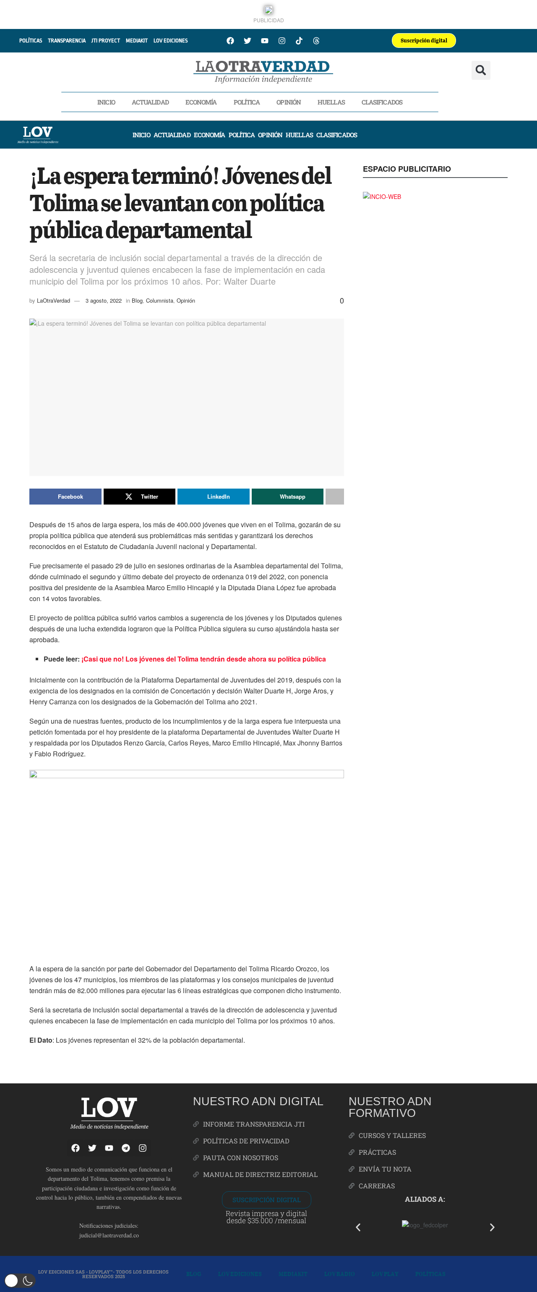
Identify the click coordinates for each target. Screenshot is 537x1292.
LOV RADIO (339, 1274)
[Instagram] (281, 40)
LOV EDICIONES (171, 40)
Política (247, 102)
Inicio (106, 102)
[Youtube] (264, 40)
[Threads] (316, 40)
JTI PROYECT (105, 40)
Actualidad (150, 102)
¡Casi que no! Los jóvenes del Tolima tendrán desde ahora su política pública (203, 659)
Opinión (288, 102)
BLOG (193, 1274)
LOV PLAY (385, 1274)
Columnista (159, 300)
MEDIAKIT (137, 40)
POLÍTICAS (30, 40)
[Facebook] (230, 40)
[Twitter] (247, 40)
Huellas (331, 102)
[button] (481, 70)
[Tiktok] (299, 40)
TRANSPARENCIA (67, 40)
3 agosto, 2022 (104, 300)
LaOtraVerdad (53, 300)
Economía (201, 102)
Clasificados (382, 102)
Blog (137, 300)
